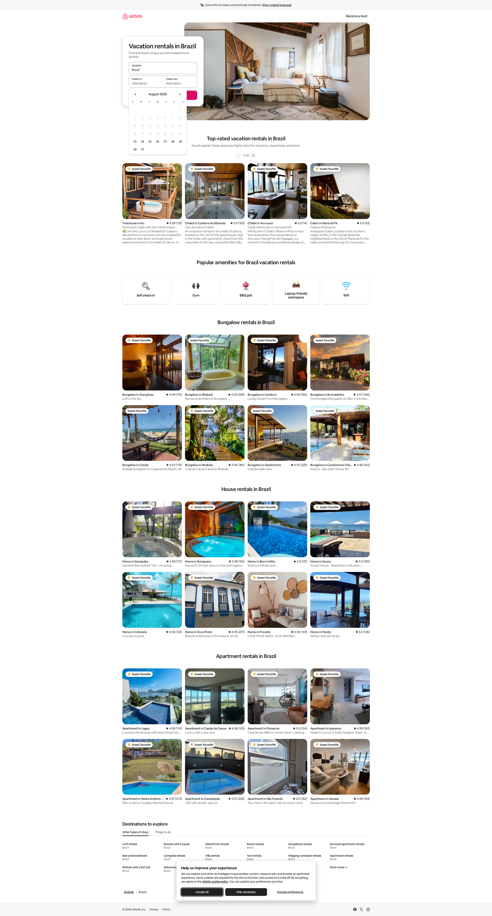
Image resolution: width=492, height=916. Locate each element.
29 (180, 141)
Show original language (277, 5)
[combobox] (163, 69)
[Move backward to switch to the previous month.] (135, 94)
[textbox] (146, 83)
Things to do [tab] (163, 832)
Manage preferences (290, 892)
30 (135, 149)
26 (157, 141)
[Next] (253, 155)
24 (142, 141)
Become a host (357, 16)
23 (134, 141)
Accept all (202, 892)
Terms (166, 909)
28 (172, 141)
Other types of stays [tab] (135, 832)
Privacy (154, 909)
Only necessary (246, 892)
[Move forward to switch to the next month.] (180, 94)
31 (142, 149)
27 (165, 141)
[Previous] (239, 155)
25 (150, 141)
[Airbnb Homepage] (132, 16)
